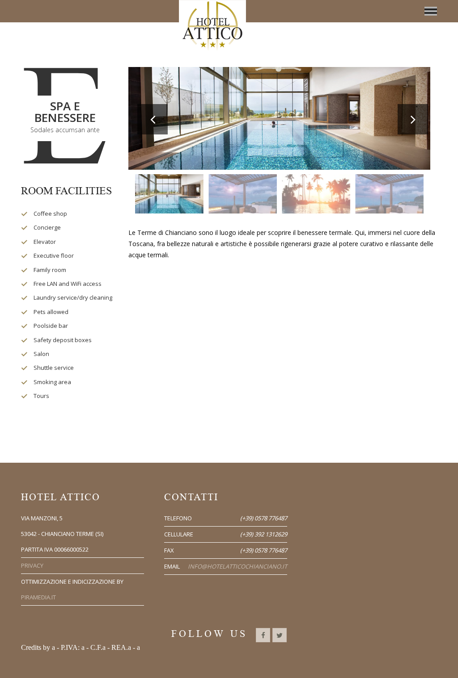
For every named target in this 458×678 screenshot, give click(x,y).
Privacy (32, 565)
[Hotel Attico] (212, 29)
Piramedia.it (38, 597)
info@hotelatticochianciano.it (237, 566)
